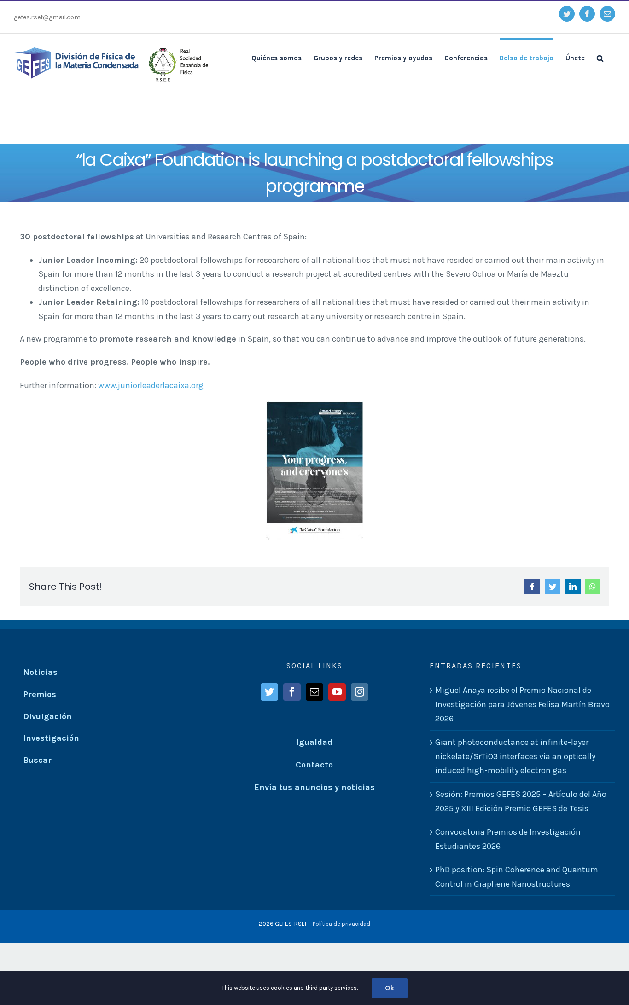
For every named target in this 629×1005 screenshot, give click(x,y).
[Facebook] (292, 692)
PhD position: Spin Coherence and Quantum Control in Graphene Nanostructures (516, 877)
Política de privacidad (341, 923)
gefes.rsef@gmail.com (47, 17)
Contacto (314, 765)
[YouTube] (337, 692)
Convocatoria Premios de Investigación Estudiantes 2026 (508, 839)
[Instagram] (359, 692)
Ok (389, 988)
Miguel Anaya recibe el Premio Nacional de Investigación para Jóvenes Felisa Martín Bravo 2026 (522, 704)
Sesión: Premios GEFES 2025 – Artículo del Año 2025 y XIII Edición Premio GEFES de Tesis (520, 801)
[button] (600, 57)
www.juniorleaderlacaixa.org (151, 385)
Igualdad (314, 742)
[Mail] (314, 692)
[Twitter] (269, 692)
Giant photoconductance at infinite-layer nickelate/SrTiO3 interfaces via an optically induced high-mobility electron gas (515, 756)
